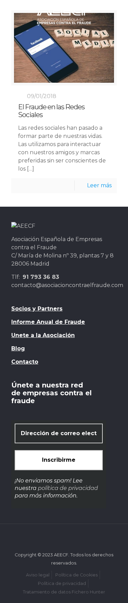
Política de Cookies (76, 574)
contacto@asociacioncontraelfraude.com (67, 285)
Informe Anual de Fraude (48, 322)
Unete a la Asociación (43, 335)
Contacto (24, 362)
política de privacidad (68, 488)
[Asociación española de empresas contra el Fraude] (64, 13)
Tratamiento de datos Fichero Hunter (64, 591)
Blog (18, 348)
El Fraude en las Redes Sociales (51, 111)
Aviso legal (37, 574)
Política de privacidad (62, 583)
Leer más (99, 185)
